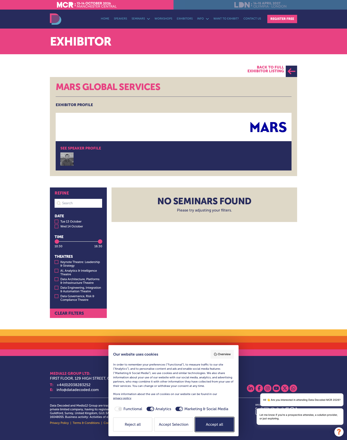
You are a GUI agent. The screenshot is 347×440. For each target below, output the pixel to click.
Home (105, 18)
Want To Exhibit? (226, 18)
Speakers (120, 18)
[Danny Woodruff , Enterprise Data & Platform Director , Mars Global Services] (67, 159)
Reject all (133, 424)
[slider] (57, 241)
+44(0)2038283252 (74, 385)
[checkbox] (127, 409)
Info (200, 18)
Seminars (138, 18)
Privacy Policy (59, 423)
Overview (224, 354)
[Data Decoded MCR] (55, 19)
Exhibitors (185, 18)
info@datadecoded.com (78, 390)
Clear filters (69, 313)
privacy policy (122, 398)
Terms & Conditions (86, 423)
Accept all (214, 424)
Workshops (163, 18)
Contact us (252, 18)
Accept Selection (174, 424)
